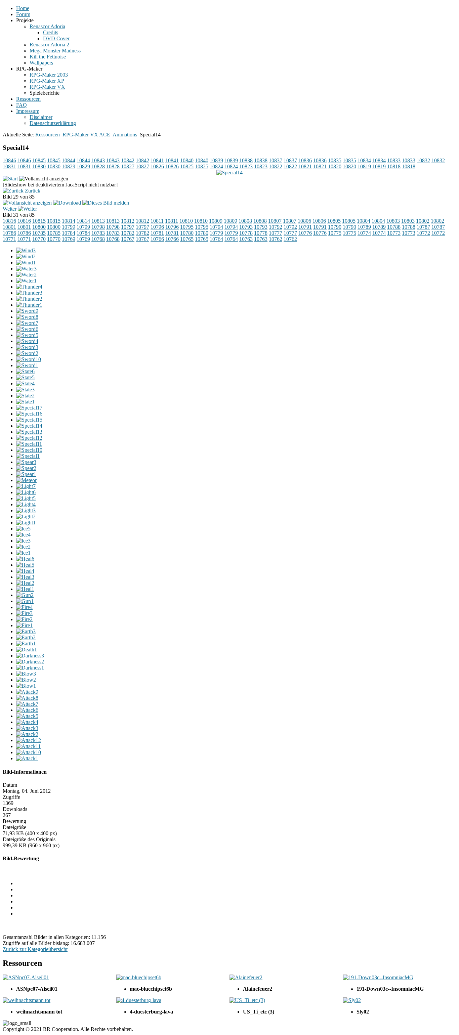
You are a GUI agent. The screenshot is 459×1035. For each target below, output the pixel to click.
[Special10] (29, 450)
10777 (275, 233)
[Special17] (29, 408)
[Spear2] (26, 468)
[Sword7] (27, 323)
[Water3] (26, 268)
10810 (186, 221)
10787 (423, 227)
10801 (9, 227)
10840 (187, 160)
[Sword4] (27, 341)
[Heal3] (25, 577)
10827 (127, 166)
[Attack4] (27, 722)
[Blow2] (26, 680)
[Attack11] (28, 746)
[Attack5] (27, 716)
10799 (68, 227)
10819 (364, 166)
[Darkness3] (30, 655)
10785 (39, 233)
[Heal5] (25, 565)
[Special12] (29, 438)
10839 (216, 160)
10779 (216, 233)
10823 (246, 166)
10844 (68, 160)
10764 (216, 239)
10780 (187, 233)
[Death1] (26, 649)
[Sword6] (27, 329)
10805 (334, 221)
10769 (68, 239)
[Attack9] (27, 692)
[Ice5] (23, 528)
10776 (305, 233)
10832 (423, 160)
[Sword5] (27, 335)
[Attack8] (27, 698)
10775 (334, 233)
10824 (216, 166)
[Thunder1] (29, 305)
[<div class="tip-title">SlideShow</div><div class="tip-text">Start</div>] (10, 178)
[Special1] (28, 456)
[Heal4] (25, 571)
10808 (245, 221)
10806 (304, 221)
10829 (68, 166)
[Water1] (26, 281)
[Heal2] (25, 583)
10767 (127, 239)
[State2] (25, 395)
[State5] (25, 377)
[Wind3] (26, 250)
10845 (39, 160)
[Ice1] (23, 553)
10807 (275, 221)
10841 (157, 160)
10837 (275, 160)
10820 (334, 166)
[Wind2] (26, 256)
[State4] (25, 383)
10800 (39, 227)
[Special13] (29, 432)
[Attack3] (27, 728)
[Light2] (26, 516)
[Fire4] (24, 607)
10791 (305, 227)
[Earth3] (26, 631)
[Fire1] (24, 625)
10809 (215, 221)
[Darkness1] (30, 668)
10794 (216, 227)
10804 (363, 221)
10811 (157, 221)
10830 (39, 166)
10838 (246, 160)
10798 (98, 227)
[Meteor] (26, 480)
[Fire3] (24, 613)
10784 (68, 233)
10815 (39, 221)
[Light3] (26, 510)
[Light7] (26, 486)
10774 (364, 233)
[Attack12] (28, 740)
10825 (187, 166)
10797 (127, 227)
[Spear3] (26, 462)
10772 (423, 233)
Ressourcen (47, 134)
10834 (364, 160)
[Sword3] (27, 347)
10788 (394, 227)
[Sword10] (28, 359)
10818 (394, 166)
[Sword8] (27, 317)
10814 (68, 221)
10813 (98, 221)
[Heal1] (25, 589)
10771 (9, 239)
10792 (275, 227)
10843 (98, 160)
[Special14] (29, 426)
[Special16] (29, 414)
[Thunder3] (29, 293)
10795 (187, 227)
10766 (157, 239)
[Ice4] (23, 534)
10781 (157, 233)
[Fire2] (24, 619)
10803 (393, 221)
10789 (364, 227)
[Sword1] (27, 365)
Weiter (9, 209)
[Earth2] (26, 637)
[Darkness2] (30, 661)
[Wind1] (26, 262)
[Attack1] (27, 758)
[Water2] (26, 274)
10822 (275, 166)
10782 (127, 233)
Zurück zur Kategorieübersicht (35, 949)
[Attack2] (27, 734)
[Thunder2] (29, 299)
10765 (187, 239)
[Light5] (26, 498)
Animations (125, 134)
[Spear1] (26, 474)
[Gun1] (25, 601)
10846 (9, 160)
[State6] (25, 371)
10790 (334, 227)
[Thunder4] (29, 287)
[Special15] (29, 420)
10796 (157, 227)
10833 (394, 160)
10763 (246, 239)
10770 (39, 239)
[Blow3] (26, 674)
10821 (305, 166)
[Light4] (26, 504)
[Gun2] (25, 595)
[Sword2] (27, 353)
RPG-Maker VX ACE (86, 134)
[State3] (25, 389)
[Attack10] (28, 752)
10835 (334, 160)
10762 (275, 239)
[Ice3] (23, 541)
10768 (98, 239)
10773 (394, 233)
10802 (422, 221)
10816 (9, 221)
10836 (305, 160)
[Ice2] (23, 547)
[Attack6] (27, 710)
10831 (9, 166)
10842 (127, 160)
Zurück (32, 190)
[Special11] (29, 444)
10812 (127, 221)
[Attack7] (27, 704)
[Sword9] (27, 311)
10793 (246, 227)
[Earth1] (26, 643)
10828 (98, 166)
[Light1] (26, 522)
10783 (98, 233)
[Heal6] (25, 559)
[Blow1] (26, 686)
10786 (9, 233)
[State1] (25, 401)
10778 (246, 233)
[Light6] (26, 492)
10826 (157, 166)
